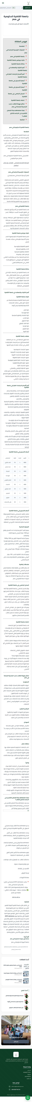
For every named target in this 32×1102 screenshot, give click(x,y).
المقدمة (22, 46)
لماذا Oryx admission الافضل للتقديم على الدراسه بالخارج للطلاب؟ (17, 113)
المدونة (29, 1074)
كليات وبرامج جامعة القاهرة (16, 60)
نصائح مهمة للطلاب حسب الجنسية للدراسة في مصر (18, 105)
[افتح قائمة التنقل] (3, 3)
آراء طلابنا (29, 1079)
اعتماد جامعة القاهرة (18, 100)
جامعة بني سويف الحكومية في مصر (19, 939)
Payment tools (27, 1072)
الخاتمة (22, 119)
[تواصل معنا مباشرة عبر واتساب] (27, 1097)
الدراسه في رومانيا (24, 805)
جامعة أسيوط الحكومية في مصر (20, 942)
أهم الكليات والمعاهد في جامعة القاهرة (18, 69)
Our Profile (28, 1076)
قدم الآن (16, 1041)
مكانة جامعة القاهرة (18, 63)
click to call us (16, 897)
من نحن (29, 1070)
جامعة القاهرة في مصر (17, 56)
